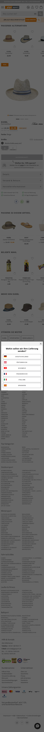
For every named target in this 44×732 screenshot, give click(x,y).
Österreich (22, 362)
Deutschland (22, 357)
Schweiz (22, 368)
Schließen (41, 344)
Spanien (22, 385)
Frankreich (22, 374)
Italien (22, 380)
